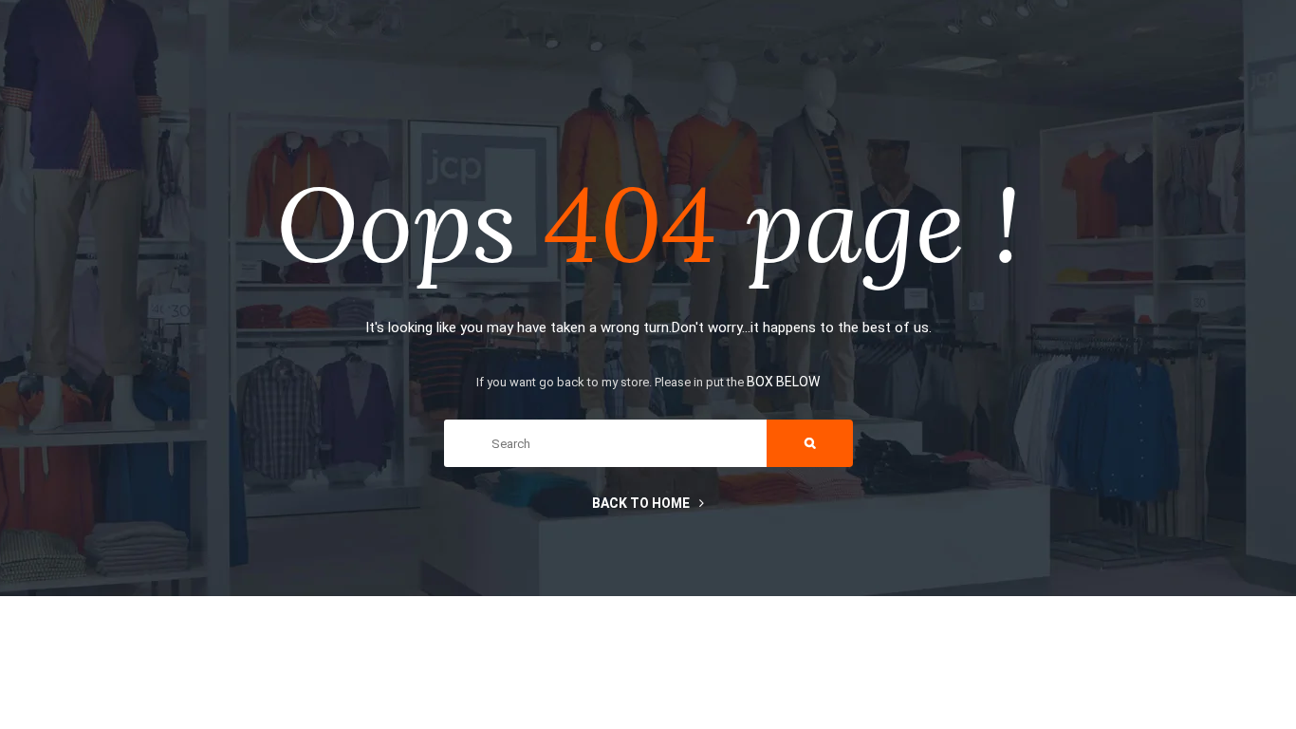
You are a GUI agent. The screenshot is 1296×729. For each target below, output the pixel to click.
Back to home (641, 503)
